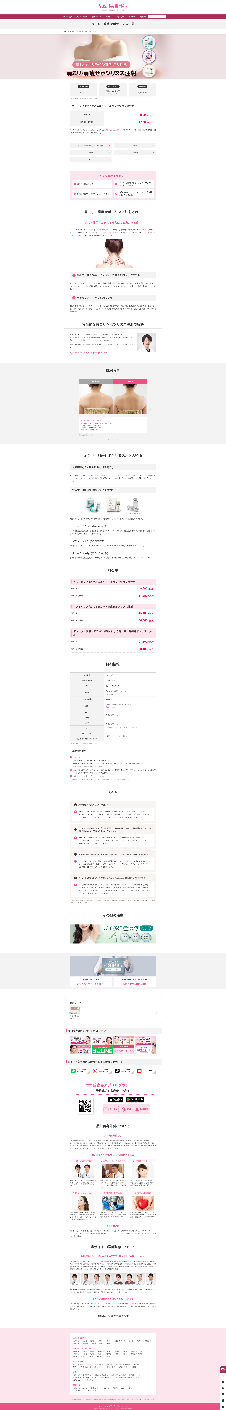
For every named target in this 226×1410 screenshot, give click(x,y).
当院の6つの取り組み (101, 1375)
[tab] (108, 439)
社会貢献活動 (77, 1377)
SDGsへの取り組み (91, 1377)
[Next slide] (151, 409)
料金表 (89, 1364)
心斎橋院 (76, 1343)
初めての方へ (77, 1375)
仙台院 (147, 1341)
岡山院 (75, 1356)
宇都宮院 (76, 1354)
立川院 (125, 1351)
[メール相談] (223, 1382)
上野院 (100, 1341)
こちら (114, 1292)
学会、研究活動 (106, 1377)
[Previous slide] (69, 1013)
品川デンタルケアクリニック (100, 1388)
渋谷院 (108, 1341)
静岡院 (94, 1343)
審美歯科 (143, 17)
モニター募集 (119, 17)
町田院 (123, 1341)
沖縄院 (108, 1356)
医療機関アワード (134, 1375)
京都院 (125, 1354)
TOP (73, 1399)
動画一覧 (88, 1367)
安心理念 (88, 1375)
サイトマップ (136, 1399)
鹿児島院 (99, 1356)
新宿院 (84, 1341)
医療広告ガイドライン (124, 1399)
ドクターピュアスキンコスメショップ (85, 1390)
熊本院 (91, 1356)
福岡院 (109, 1343)
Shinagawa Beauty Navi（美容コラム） (127, 1377)
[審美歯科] (223, 1400)
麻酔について (110, 707)
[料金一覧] (223, 1388)
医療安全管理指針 (111, 1399)
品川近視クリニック (119, 1388)
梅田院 (101, 1343)
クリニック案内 (78, 1364)
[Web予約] (223, 1369)
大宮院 (139, 1341)
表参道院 (101, 1351)
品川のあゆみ (98, 1367)
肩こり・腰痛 (71, 31)
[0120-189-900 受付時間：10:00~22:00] (223, 1376)
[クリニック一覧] (223, 1394)
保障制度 (136, 1364)
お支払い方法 (122, 1367)
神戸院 (132, 1354)
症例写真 (132, 17)
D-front (131, 1388)
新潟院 (100, 1354)
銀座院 (116, 1341)
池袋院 (92, 1341)
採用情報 (133, 1367)
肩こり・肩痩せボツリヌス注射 (91, 420)
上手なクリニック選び (118, 1375)
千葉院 (84, 1354)
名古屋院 (85, 1343)
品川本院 (76, 1341)
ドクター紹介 (67, 17)
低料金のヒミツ (78, 1380)
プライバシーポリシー (98, 1399)
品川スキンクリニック (80, 1388)
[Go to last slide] (75, 409)
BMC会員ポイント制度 (123, 1364)
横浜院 (131, 1341)
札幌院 (92, 1354)
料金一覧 (78, 1399)
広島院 (140, 1354)
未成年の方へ (91, 1380)
